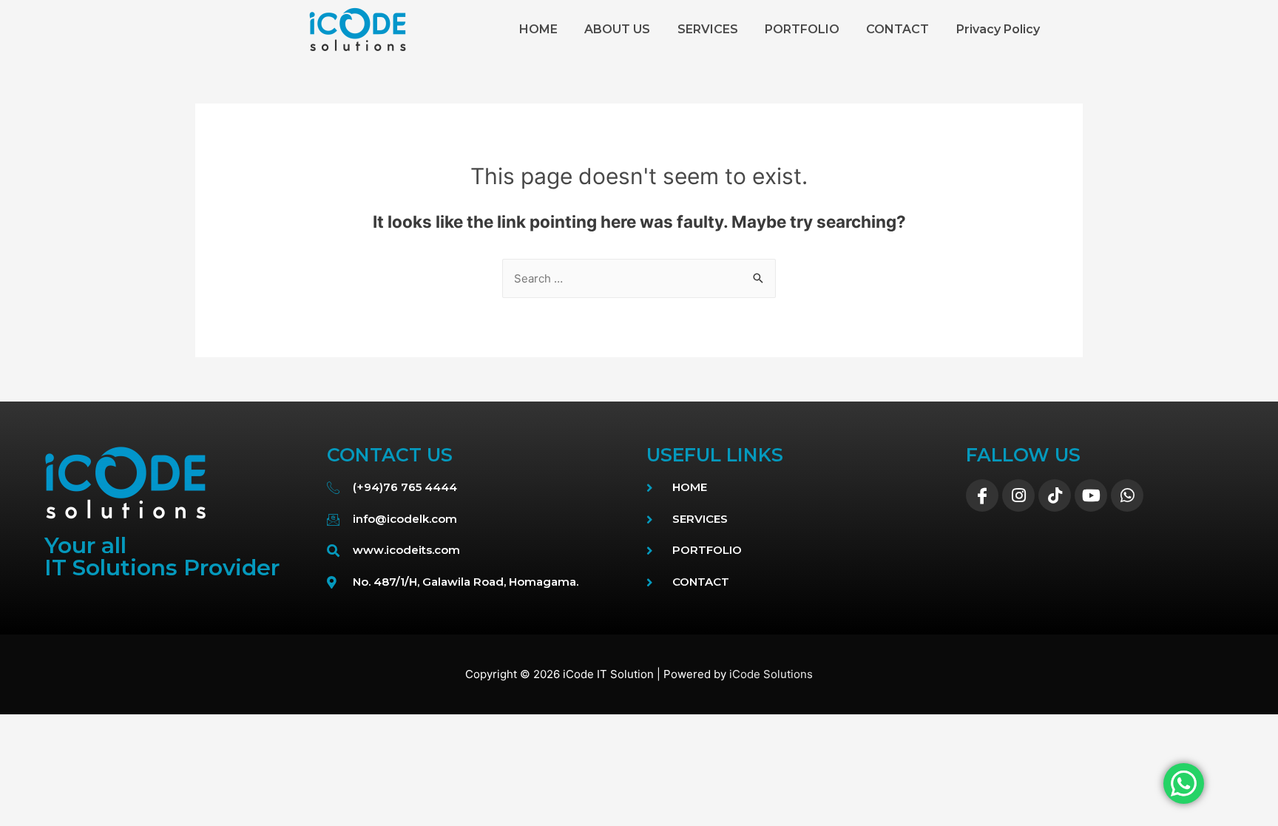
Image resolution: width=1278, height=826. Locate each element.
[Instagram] (1018, 495)
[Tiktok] (1054, 495)
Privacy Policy (998, 29)
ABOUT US (617, 29)
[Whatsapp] (1127, 495)
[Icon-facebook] (982, 495)
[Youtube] (1091, 495)
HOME (538, 29)
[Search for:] (639, 278)
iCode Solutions (771, 674)
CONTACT (897, 29)
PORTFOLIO (802, 29)
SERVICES (707, 29)
